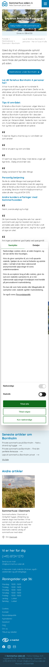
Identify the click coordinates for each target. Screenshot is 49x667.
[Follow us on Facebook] (3, 646)
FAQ (4, 625)
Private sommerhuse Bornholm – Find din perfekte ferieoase (20, 450)
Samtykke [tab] (12, 245)
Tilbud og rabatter (9, 632)
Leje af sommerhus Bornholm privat (18, 454)
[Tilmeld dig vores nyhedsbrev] (14, 646)
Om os (5, 629)
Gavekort (6, 622)
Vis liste (5, 459)
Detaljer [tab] (36, 245)
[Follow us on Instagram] (9, 646)
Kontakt (5, 612)
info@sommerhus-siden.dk (13, 564)
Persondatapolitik (9, 615)
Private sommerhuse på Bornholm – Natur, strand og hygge (21, 444)
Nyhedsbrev (7, 618)
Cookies (5, 608)
